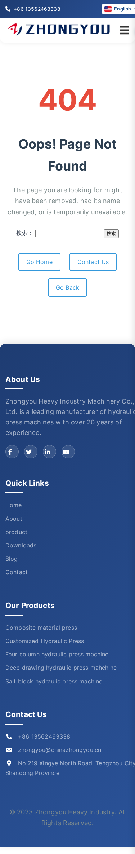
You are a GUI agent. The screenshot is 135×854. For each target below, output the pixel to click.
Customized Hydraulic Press (44, 640)
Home (13, 505)
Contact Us (93, 261)
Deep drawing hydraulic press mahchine (61, 667)
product (16, 532)
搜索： (24, 233)
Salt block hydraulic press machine (53, 681)
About (13, 518)
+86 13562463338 (36, 9)
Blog (11, 558)
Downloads (20, 545)
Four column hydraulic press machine (57, 654)
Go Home (39, 261)
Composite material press (41, 627)
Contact (16, 572)
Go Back (67, 287)
